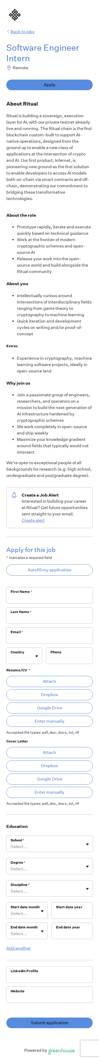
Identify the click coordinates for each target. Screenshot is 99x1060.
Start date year (69, 907)
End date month (24, 927)
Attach (49, 681)
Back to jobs (22, 31)
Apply (49, 84)
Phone (56, 652)
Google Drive (49, 707)
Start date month (25, 907)
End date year (68, 927)
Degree (18, 862)
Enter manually (49, 721)
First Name (21, 591)
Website (18, 991)
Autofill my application (50, 569)
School (17, 840)
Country (17, 652)
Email (17, 632)
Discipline (20, 885)
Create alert (33, 520)
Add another (18, 948)
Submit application (49, 1022)
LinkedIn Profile (24, 971)
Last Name (21, 612)
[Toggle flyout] (37, 656)
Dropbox (49, 694)
